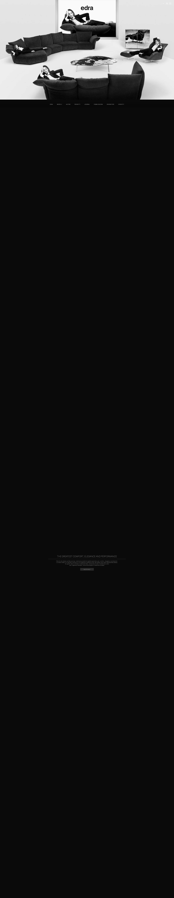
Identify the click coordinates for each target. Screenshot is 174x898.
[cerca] (167, 3)
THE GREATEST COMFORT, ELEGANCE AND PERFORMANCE (87, 556)
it (161, 3)
